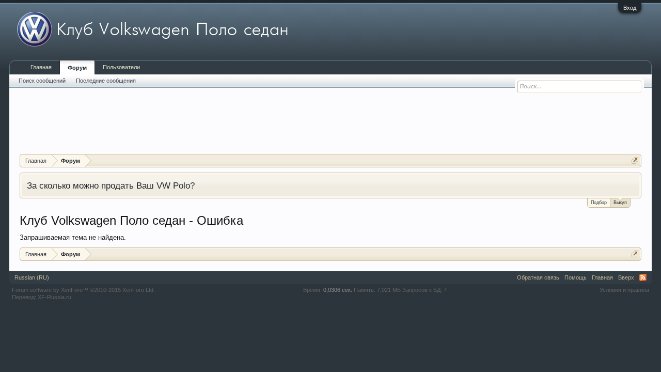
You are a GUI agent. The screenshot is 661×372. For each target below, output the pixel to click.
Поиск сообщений (42, 81)
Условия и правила (624, 290)
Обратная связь (538, 277)
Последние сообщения (106, 81)
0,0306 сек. (337, 290)
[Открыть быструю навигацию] (635, 160)
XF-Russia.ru (54, 297)
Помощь (575, 277)
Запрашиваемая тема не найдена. (73, 237)
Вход (629, 8)
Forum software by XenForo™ (83, 290)
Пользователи (121, 67)
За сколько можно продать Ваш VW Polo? (111, 185)
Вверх (626, 277)
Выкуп (620, 202)
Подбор (599, 202)
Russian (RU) (31, 277)
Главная (41, 67)
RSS (643, 277)
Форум (77, 68)
